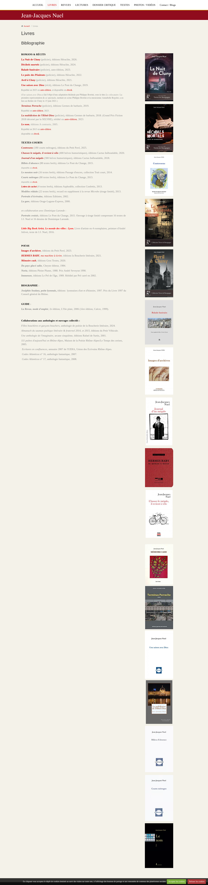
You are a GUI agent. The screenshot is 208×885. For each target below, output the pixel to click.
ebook (69, 89)
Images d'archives (31, 250)
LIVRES (52, 5)
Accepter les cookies (176, 881)
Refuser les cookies (196, 881)
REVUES (66, 5)
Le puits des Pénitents (33, 74)
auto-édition (45, 89)
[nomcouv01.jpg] (159, 845)
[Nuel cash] (159, 564)
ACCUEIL (37, 5)
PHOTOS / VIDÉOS (144, 5)
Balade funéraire (30, 69)
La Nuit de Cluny (30, 59)
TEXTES (125, 5)
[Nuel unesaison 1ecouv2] (159, 654)
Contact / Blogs (168, 5)
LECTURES (81, 5)
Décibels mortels (30, 64)
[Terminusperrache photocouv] (159, 607)
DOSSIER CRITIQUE (104, 5)
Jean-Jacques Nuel (42, 15)
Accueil (27, 26)
